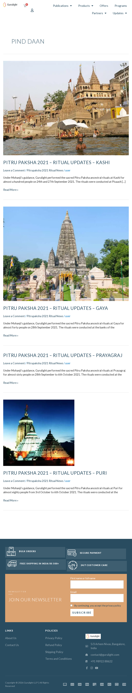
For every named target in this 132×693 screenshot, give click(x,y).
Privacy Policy (53, 638)
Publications (60, 5)
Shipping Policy (54, 652)
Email (73, 592)
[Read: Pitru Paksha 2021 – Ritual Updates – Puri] (38, 432)
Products (84, 5)
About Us (10, 638)
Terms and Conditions (58, 658)
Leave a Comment (14, 170)
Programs (121, 5)
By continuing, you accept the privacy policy (97, 605)
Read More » (10, 189)
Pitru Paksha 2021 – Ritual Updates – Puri (55, 473)
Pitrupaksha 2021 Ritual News (45, 170)
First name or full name (82, 578)
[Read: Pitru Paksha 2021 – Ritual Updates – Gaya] (66, 253)
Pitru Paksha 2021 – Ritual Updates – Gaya (55, 308)
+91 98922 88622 (102, 661)
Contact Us (12, 645)
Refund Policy (53, 645)
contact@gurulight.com (105, 654)
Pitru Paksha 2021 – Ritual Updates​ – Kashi (56, 162)
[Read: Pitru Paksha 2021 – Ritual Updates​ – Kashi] (66, 107)
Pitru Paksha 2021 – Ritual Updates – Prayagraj (63, 355)
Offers (104, 5)
